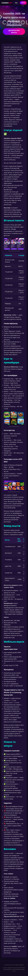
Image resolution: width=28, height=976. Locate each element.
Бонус (23, 2)
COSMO (6, 3)
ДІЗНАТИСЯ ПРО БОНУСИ (14, 31)
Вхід (16, 2)
